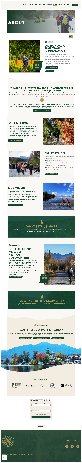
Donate (41, 426)
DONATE (49, 71)
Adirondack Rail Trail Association (10, 454)
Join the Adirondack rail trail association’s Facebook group (42, 304)
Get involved (25, 338)
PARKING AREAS (32, 440)
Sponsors (49, 440)
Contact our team (41, 338)
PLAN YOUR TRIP (15, 277)
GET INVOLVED (52, 68)
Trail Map (30, 438)
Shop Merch (50, 446)
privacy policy (30, 454)
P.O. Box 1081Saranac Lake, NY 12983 (71, 439)
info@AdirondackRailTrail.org (72, 443)
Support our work (42, 110)
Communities (50, 438)
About (48, 442)
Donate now (57, 338)
